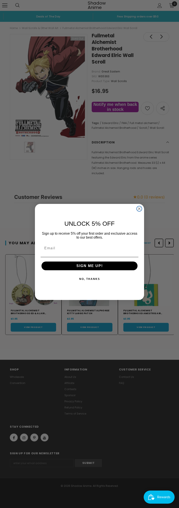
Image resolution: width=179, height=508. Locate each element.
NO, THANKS (89, 279)
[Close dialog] (139, 208)
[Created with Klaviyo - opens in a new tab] (89, 302)
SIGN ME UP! (89, 266)
